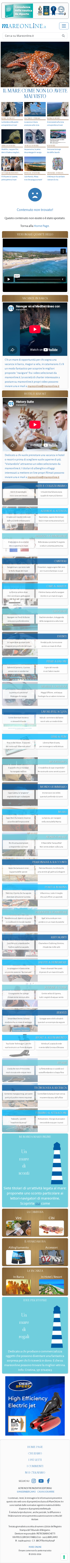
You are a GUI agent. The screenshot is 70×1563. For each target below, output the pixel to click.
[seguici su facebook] (48, 1481)
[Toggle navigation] (64, 26)
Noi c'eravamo (35, 1473)
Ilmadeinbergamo (26, 1492)
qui (37, 1203)
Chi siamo (35, 1453)
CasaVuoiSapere (45, 1492)
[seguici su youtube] (41, 1481)
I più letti (35, 1460)
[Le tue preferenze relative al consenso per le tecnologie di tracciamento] (64, 1557)
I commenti (35, 1466)
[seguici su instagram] (34, 1481)
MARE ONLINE (35, 1547)
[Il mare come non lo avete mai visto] (35, 64)
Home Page (41, 226)
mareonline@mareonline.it (43, 386)
